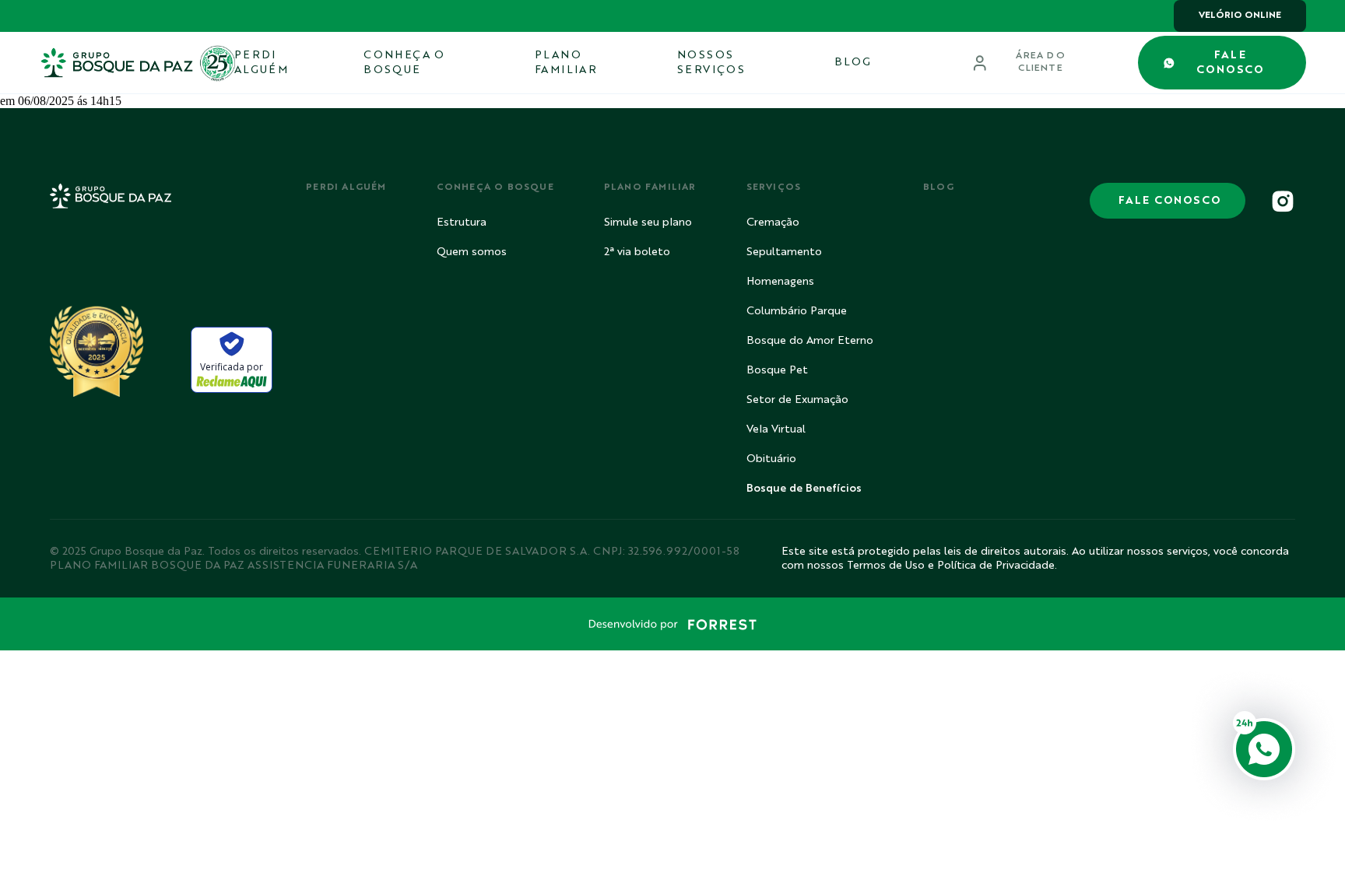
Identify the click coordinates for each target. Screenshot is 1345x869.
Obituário (771, 459)
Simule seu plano (648, 222)
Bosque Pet (777, 370)
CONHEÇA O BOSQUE (404, 62)
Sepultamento (784, 252)
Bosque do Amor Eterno (809, 340)
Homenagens (780, 281)
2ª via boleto (637, 252)
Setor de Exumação (797, 399)
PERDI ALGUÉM (261, 62)
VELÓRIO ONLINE (1240, 15)
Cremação (772, 222)
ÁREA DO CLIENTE (1040, 62)
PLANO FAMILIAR (566, 62)
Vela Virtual (776, 429)
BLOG (853, 62)
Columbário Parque (796, 311)
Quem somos (472, 252)
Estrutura (461, 222)
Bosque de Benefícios (804, 488)
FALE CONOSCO (1230, 62)
